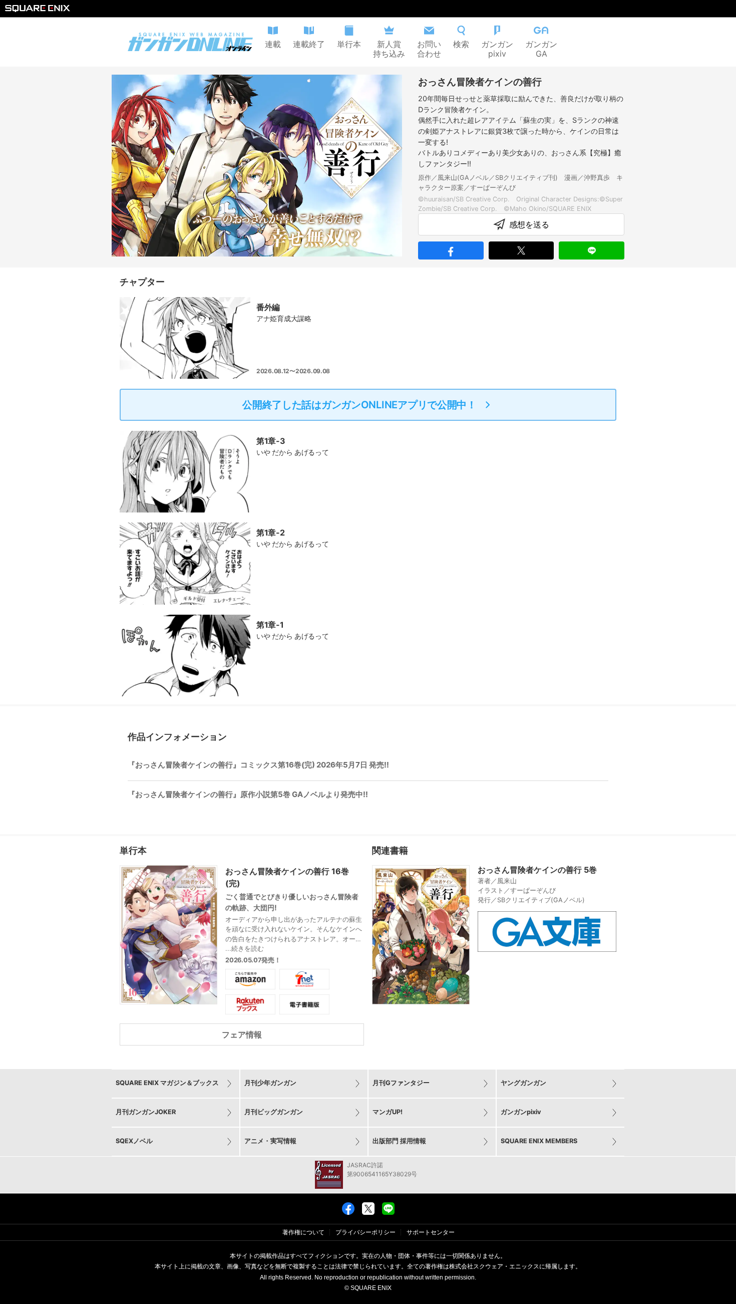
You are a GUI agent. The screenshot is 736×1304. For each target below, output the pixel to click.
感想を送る (529, 224)
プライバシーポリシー (365, 1232)
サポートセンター (431, 1232)
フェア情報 (242, 1034)
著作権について (303, 1232)
